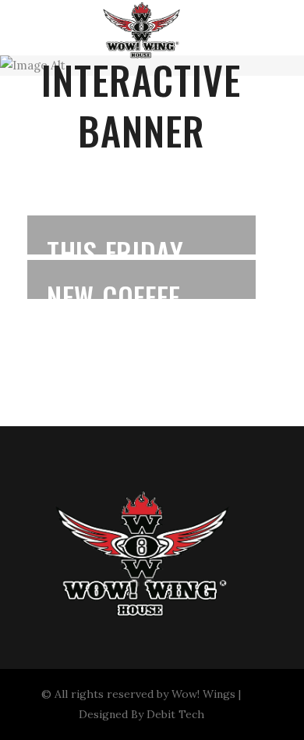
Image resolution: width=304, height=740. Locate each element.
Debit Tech (175, 714)
